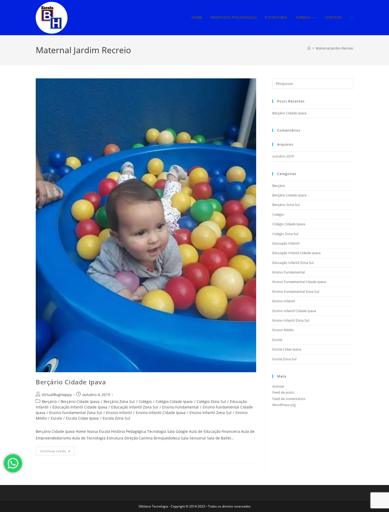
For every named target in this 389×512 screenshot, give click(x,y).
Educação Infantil (285, 243)
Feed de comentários (288, 398)
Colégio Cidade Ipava (174, 401)
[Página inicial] (309, 48)
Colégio (145, 401)
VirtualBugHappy (57, 394)
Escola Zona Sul (116, 418)
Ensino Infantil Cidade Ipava (161, 412)
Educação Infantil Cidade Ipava (79, 407)
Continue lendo (57, 450)
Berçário (49, 401)
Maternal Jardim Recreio (334, 48)
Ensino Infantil (119, 412)
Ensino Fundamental (180, 407)
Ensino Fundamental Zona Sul (75, 412)
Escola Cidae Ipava (82, 418)
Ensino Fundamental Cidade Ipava (299, 281)
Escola (56, 418)
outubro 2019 (283, 156)
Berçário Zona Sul (119, 401)
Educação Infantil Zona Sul (134, 407)
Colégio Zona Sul (211, 401)
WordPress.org (284, 404)
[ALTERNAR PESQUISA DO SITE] (351, 17)
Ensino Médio (283, 329)
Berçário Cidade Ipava (71, 382)
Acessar (278, 386)
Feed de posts (283, 392)
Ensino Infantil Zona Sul (210, 412)
